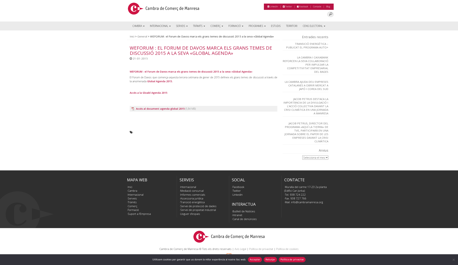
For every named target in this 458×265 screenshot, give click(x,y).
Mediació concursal (192, 190)
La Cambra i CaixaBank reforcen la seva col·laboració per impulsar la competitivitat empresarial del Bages (305, 64)
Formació (235, 26)
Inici (132, 36)
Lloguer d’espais (190, 214)
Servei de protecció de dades (198, 206)
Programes (256, 26)
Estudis (276, 26)
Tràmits (198, 26)
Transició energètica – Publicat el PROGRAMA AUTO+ (307, 45)
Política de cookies (287, 249)
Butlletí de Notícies (244, 211)
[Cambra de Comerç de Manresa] (163, 9)
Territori (291, 26)
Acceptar (255, 259)
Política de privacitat (261, 249)
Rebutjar (270, 259)
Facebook (303, 6)
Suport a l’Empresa (139, 214)
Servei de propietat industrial (198, 210)
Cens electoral (313, 26)
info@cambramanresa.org (307, 202)
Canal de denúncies (245, 219)
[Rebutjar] (453, 259)
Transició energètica (192, 202)
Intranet (237, 215)
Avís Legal (240, 249)
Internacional (159, 26)
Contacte (317, 6)
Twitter (288, 6)
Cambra (137, 26)
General (142, 36)
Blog (328, 6)
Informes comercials (192, 194)
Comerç (215, 26)
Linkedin (273, 6)
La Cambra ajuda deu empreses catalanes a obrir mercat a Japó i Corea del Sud (306, 85)
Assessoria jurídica (191, 198)
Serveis (181, 26)
